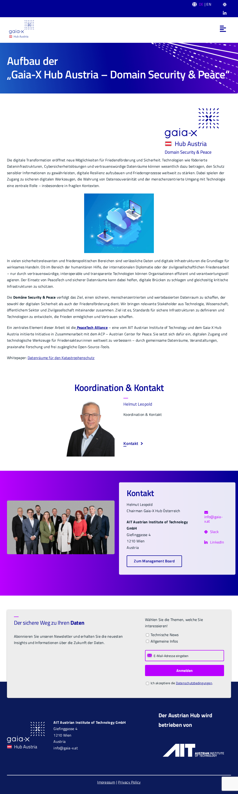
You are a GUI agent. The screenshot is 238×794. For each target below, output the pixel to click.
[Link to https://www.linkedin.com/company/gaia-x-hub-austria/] (225, 13)
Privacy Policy (129, 782)
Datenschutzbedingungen (194, 683)
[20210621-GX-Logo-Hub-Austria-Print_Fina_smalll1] (21, 21)
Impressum (106, 782)
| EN (205, 4)
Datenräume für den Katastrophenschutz (61, 357)
